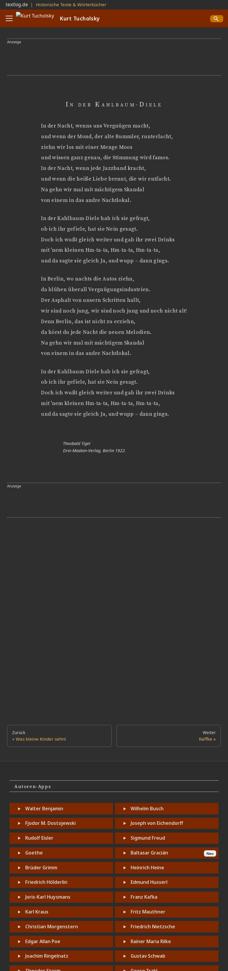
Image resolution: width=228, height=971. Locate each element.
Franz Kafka (144, 897)
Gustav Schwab (148, 956)
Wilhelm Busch (147, 808)
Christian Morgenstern (51, 926)
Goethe (34, 852)
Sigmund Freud (148, 838)
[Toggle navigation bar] (9, 18)
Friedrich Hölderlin (46, 882)
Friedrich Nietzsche (153, 926)
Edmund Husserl (149, 882)
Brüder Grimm (41, 867)
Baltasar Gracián (149, 852)
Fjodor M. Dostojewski (50, 823)
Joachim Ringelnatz (46, 956)
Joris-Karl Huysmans (47, 897)
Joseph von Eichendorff (157, 823)
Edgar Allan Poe (42, 941)
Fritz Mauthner (148, 911)
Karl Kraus (36, 911)
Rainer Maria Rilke (151, 941)
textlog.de (17, 4)
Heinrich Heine (147, 867)
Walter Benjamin (44, 808)
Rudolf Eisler (39, 838)
